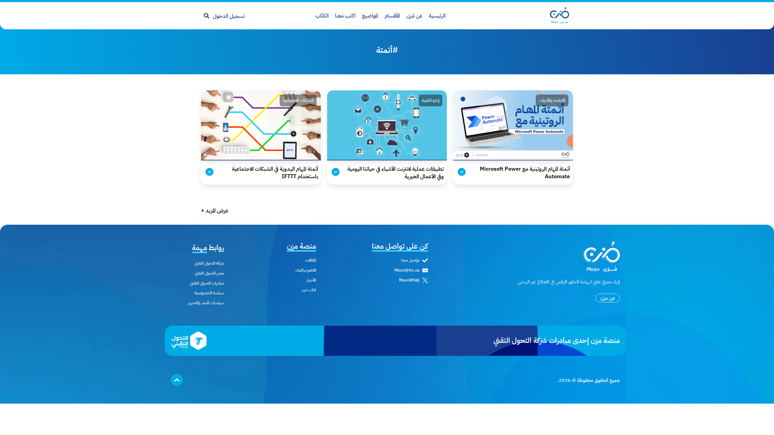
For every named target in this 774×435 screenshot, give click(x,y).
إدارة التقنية (430, 100)
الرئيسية (437, 15)
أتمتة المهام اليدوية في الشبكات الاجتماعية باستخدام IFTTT (275, 172)
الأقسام (392, 15)
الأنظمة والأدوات (552, 100)
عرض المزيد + (215, 210)
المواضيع (370, 15)
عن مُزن (414, 15)
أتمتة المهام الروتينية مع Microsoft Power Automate (525, 172)
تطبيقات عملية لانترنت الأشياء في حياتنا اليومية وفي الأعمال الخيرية (395, 172)
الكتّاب (322, 15)
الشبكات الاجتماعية (298, 100)
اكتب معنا (345, 15)
